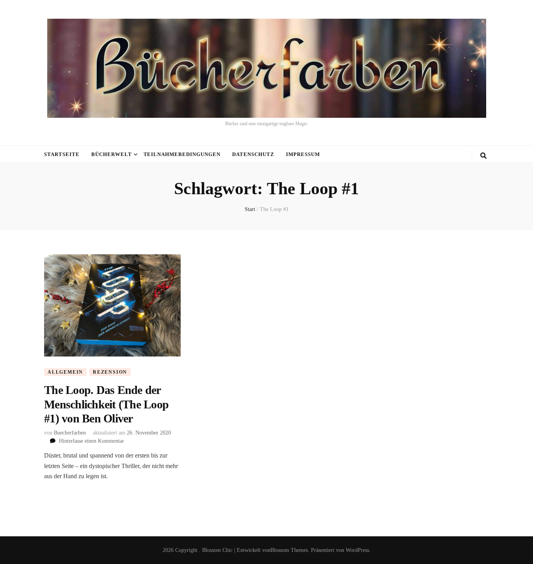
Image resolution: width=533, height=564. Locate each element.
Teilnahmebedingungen (182, 154)
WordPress (357, 550)
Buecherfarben (70, 433)
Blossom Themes (289, 550)
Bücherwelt (111, 154)
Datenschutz (253, 154)
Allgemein (65, 372)
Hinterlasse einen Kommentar (91, 441)
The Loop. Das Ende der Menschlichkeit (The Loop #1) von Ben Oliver (106, 404)
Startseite (62, 154)
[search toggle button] (483, 156)
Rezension (110, 372)
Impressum (303, 154)
